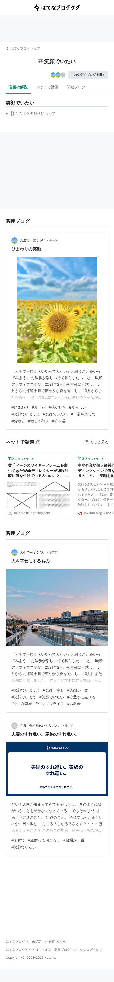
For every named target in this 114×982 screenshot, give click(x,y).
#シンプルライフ (50, 703)
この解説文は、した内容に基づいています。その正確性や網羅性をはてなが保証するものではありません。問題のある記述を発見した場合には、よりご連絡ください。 (31, 114)
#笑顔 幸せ (53, 690)
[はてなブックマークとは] (38, 442)
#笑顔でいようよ (25, 414)
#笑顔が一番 (77, 690)
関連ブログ (76, 87)
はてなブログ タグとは (22, 950)
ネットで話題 (47, 87)
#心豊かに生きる (81, 697)
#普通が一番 (73, 840)
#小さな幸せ (21, 703)
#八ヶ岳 (59, 421)
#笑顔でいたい (55, 414)
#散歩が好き (38, 421)
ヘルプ (46, 950)
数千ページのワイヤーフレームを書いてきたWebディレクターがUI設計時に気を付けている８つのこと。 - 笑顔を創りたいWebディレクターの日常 (38, 471)
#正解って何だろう (44, 840)
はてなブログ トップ (25, 48)
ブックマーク (21, 458)
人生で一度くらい (32, 240)
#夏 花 (38, 407)
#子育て (18, 840)
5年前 (53, 552)
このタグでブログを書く (88, 75)
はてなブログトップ (87, 950)
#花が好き (57, 407)
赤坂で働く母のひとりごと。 (40, 725)
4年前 (53, 240)
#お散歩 (18, 421)
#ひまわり (20, 407)
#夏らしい (77, 407)
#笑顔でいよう (23, 697)
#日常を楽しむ (83, 414)
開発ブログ (62, 950)
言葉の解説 (18, 87)
